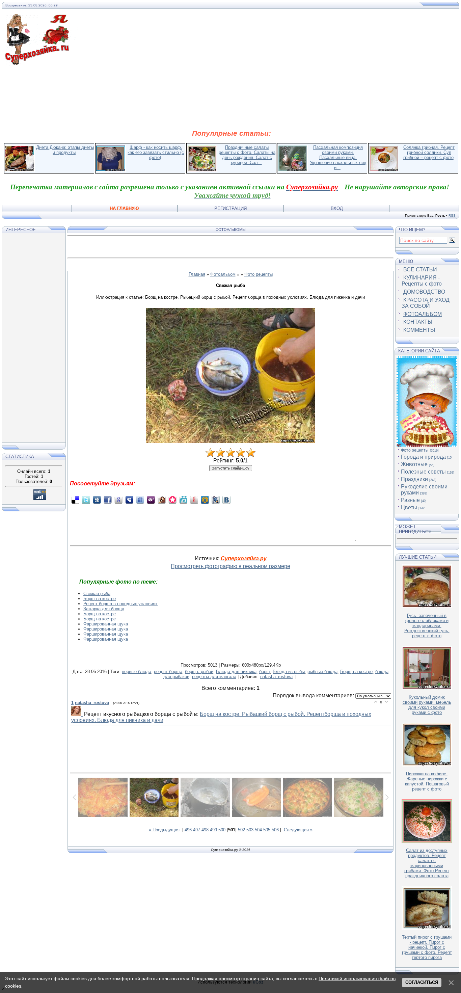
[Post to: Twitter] (86, 499)
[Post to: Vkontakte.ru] (226, 499)
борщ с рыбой (199, 671)
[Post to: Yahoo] (150, 499)
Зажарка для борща (103, 608)
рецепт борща (168, 671)
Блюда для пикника (236, 671)
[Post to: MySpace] (129, 499)
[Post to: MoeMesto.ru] (183, 499)
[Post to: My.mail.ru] (204, 499)
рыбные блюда (322, 671)
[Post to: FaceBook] (107, 499)
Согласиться (421, 982)
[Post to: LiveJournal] (215, 499)
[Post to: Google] (118, 499)
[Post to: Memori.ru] (172, 499)
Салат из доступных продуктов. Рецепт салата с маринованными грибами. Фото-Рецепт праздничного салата (426, 863)
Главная (197, 274)
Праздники (414, 479)
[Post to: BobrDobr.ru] (161, 499)
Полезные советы (423, 472)
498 (205, 829)
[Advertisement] (232, 97)
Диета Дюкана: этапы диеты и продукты (65, 150)
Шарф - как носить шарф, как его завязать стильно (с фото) (156, 152)
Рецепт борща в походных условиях (120, 603)
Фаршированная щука (105, 623)
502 (241, 829)
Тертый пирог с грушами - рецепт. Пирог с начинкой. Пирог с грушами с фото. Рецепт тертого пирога (427, 947)
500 (221, 829)
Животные (414, 464)
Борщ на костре (99, 598)
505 (266, 829)
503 (249, 829)
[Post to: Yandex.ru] (194, 499)
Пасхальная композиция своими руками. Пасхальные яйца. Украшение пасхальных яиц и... (338, 157)
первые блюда (136, 671)
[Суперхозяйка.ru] (41, 18)
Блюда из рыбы (289, 671)
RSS (452, 215)
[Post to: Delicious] (75, 499)
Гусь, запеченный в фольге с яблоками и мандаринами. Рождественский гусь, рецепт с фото (427, 625)
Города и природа (423, 457)
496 (188, 829)
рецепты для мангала (214, 676)
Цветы (409, 507)
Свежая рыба (96, 593)
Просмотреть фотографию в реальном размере (230, 566)
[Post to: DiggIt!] (96, 499)
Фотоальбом (223, 274)
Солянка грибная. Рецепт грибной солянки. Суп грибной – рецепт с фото (429, 152)
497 (196, 829)
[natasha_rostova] (77, 714)
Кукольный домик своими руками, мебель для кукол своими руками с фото (427, 705)
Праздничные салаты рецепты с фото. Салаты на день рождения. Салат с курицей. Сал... (247, 155)
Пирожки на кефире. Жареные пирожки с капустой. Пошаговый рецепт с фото (427, 781)
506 (275, 829)
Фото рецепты (258, 274)
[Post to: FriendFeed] (140, 499)
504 (258, 829)
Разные (410, 500)
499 (213, 829)
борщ (264, 671)
